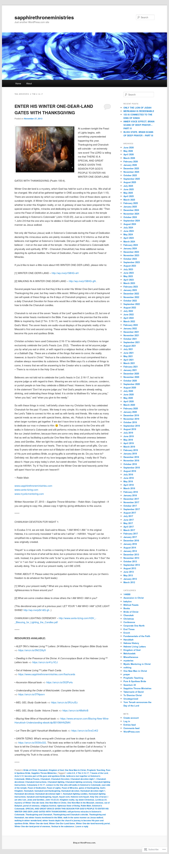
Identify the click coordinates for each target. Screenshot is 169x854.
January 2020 (130, 411)
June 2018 (128, 477)
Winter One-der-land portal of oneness (32, 826)
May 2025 (128, 192)
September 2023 (131, 262)
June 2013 (128, 571)
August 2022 (129, 307)
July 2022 (128, 310)
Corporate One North (134, 625)
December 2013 (131, 554)
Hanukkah (128, 639)
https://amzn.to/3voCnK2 (84, 730)
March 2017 (129, 530)
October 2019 (130, 422)
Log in (126, 721)
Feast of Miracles (70, 787)
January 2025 (130, 206)
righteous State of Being (68, 805)
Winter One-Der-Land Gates (62, 823)
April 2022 (128, 317)
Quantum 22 (129, 684)
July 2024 (128, 227)
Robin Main (86, 805)
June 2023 (128, 272)
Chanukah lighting (56, 781)
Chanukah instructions (36, 781)
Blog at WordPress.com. (84, 842)
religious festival (48, 805)
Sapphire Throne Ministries (44, 773)
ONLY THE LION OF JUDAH (137, 107)
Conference (129, 622)
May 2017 (128, 523)
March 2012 (129, 582)
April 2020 (128, 401)
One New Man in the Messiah (80, 802)
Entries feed (129, 724)
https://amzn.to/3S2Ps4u (59, 682)
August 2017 (129, 512)
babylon (127, 601)
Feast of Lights (54, 787)
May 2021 (128, 356)
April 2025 (128, 196)
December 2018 (131, 457)
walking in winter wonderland (28, 820)
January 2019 (130, 453)
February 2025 (130, 203)
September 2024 (131, 220)
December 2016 (131, 540)
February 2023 (130, 286)
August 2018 (129, 471)
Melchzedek (129, 653)
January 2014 (130, 551)
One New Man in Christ (75, 770)
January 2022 (130, 328)
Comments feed (131, 728)
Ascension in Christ (133, 597)
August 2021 (129, 345)
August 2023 (129, 265)
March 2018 (129, 488)
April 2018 (128, 484)
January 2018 (130, 495)
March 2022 (129, 321)
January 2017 (130, 537)
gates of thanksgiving (89, 787)
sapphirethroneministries (44, 17)
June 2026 (128, 147)
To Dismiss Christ (132, 695)
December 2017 (131, 498)
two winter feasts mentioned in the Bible (43, 817)
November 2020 (131, 377)
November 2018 (131, 460)
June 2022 (128, 314)
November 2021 (131, 335)
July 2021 (128, 349)
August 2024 (129, 224)
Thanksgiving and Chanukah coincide (70, 814)
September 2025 (131, 178)
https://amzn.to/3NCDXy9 (32, 650)
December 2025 (131, 168)
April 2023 (128, 279)
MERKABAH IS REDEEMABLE (138, 111)
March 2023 (129, 283)
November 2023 (131, 255)
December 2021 (131, 331)
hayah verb (64, 796)
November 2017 (131, 502)
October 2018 (130, 464)
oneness (99, 802)
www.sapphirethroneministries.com (33, 485)
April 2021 (128, 359)
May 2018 (128, 481)
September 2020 (131, 384)
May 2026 (128, 150)
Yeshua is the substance (62, 826)
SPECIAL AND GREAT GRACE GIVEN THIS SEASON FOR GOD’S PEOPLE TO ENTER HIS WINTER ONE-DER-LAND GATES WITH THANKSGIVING (62, 810)
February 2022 (130, 324)
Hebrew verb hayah (80, 796)
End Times (129, 629)
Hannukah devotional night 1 (48, 793)
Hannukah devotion (70, 790)
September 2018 (131, 467)
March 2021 (129, 363)
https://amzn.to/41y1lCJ (45, 662)
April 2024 (128, 237)
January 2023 (130, 290)
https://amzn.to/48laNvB (75, 710)
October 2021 (130, 338)
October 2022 (130, 300)
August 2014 (129, 547)
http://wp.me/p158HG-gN (82, 281)
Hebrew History (131, 643)
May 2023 (128, 276)
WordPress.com (131, 731)
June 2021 (128, 352)
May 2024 (128, 234)
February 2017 (130, 533)
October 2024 (130, 217)
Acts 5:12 (19, 775)
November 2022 (131, 297)
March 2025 (129, 199)
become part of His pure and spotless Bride (45, 775)
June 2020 (128, 394)
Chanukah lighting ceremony (78, 781)
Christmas (128, 618)
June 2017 (128, 519)
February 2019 (130, 450)
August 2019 (129, 429)
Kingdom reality (67, 799)
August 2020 (129, 387)
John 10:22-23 (52, 799)
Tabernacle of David (133, 691)
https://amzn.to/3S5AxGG (32, 742)
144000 (126, 594)
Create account (131, 717)
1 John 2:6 (70, 773)
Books (126, 608)
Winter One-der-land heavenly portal (93, 823)
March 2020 (129, 404)
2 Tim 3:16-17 (82, 773)
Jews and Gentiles (35, 799)
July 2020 (128, 391)
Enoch (126, 632)
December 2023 (131, 251)
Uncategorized (130, 698)
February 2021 (130, 366)
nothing (127, 667)
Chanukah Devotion (60, 778)
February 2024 (130, 244)
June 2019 (128, 436)
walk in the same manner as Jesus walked (83, 817)
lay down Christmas (85, 799)
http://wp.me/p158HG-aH (65, 273)
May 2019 (128, 439)
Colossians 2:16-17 (36, 784)
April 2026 (128, 154)
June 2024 (128, 230)
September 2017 (131, 509)
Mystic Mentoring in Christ (137, 663)
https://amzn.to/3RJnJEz (64, 702)
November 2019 (131, 418)
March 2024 (129, 241)
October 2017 (130, 505)
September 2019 (131, 425)
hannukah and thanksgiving (47, 790)
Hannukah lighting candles (75, 793)
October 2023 (130, 258)
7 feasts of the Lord (99, 773)
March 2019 (129, 446)
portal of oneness (31, 805)
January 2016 (130, 543)
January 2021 (130, 370)
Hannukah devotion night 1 (92, 790)
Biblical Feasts (32, 778)
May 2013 (128, 575)
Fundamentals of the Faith (136, 636)
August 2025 (129, 182)
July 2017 (128, 516)
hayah (55, 796)
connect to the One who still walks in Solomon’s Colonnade (73, 784)
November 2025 (131, 171)
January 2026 (130, 164)
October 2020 (130, 380)
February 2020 (130, 408)
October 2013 (130, 561)
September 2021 (131, 342)
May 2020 (128, 397)
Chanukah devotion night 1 (82, 778)
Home (18, 83)
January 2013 (130, 578)
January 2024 (130, 248)
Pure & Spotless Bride (134, 681)
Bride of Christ (30, 770)
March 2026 (129, 158)
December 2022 (131, 293)
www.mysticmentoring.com (29, 493)
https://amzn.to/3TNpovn (31, 694)
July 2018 (128, 474)
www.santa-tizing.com (26, 489)
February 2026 (130, 161)
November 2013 (131, 557)
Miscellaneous (130, 657)
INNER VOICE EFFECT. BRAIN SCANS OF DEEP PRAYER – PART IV (138, 125)
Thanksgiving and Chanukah (39, 814)
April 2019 (128, 443)
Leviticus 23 (101, 799)
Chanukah (43, 770)
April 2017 (128, 526)
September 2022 (131, 304)
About (29, 83)
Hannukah (29, 790)
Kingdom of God (56, 770)
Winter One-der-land (38, 823)
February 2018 (130, 491)
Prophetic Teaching (96, 770)
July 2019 (128, 432)
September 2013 (131, 564)
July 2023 (128, 269)
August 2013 (129, 568)
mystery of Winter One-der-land (29, 802)
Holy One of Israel (98, 796)
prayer (126, 674)
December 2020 (131, 373)
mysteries (128, 660)
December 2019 (131, 415)
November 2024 (131, 213)
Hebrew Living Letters (134, 646)
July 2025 (128, 185)
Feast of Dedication (37, 787)
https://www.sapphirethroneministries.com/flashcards (46, 674)
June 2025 (128, 189)
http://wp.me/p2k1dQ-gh (36, 610)
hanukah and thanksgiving (39, 796)
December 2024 (131, 210)
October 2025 (130, 175)
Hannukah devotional (24, 793)
